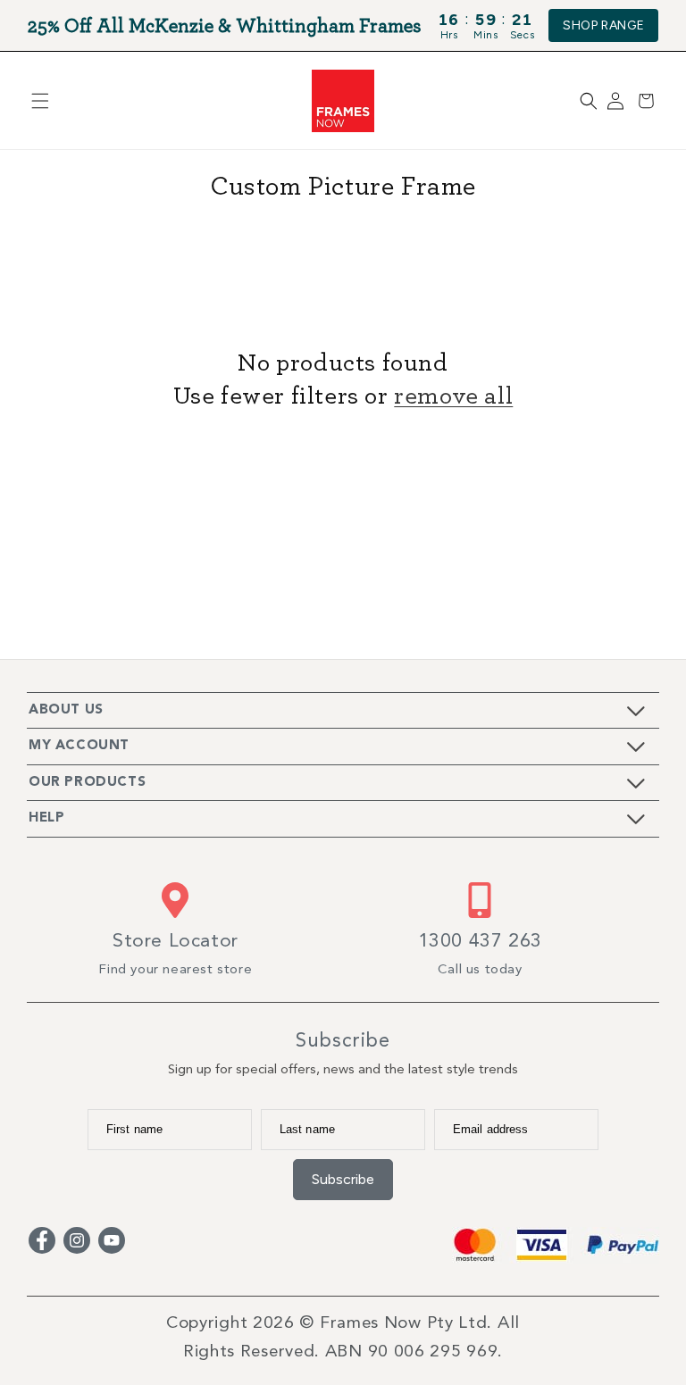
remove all (453, 395)
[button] (40, 101)
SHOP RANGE (603, 25)
